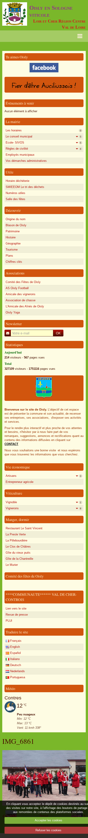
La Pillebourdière (16, 540)
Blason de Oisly (16, 225)
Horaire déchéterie (17, 181)
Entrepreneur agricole (19, 482)
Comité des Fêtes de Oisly (23, 282)
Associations (15, 273)
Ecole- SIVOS (43, 142)
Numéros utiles (15, 193)
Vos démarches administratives (26, 160)
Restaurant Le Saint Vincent (24, 528)
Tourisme (12, 249)
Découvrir (13, 210)
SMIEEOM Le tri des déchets (25, 187)
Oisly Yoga (13, 312)
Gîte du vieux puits (18, 552)
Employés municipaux (20, 154)
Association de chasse (20, 300)
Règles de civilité (43, 148)
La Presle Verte (16, 534)
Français (15, 640)
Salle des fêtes (15, 199)
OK (58, 333)
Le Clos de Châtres (18, 546)
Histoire (11, 237)
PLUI (9, 620)
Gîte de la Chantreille (19, 558)
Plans (9, 255)
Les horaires (43, 130)
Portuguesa (17, 677)
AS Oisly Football (17, 288)
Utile (9, 172)
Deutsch (15, 665)
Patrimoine (13, 231)
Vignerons (43, 508)
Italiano (14, 659)
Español (15, 653)
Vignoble (43, 502)
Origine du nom (15, 219)
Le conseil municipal (43, 136)
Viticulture (14, 493)
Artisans (43, 475)
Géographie (13, 243)
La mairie (13, 121)
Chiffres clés (14, 261)
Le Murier (12, 564)
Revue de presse (17, 614)
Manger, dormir (17, 519)
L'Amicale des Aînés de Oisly (25, 306)
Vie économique (18, 467)
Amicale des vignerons (20, 294)
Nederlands (17, 671)
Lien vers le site (16, 608)
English (14, 646)
